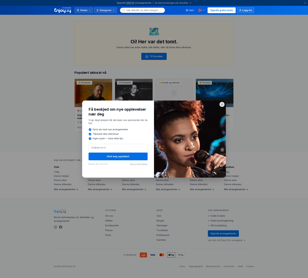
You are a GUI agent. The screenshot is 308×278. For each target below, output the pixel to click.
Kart (191, 10)
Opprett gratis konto (221, 10)
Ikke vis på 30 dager (139, 164)
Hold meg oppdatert (118, 156)
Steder (84, 10)
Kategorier (105, 10)
